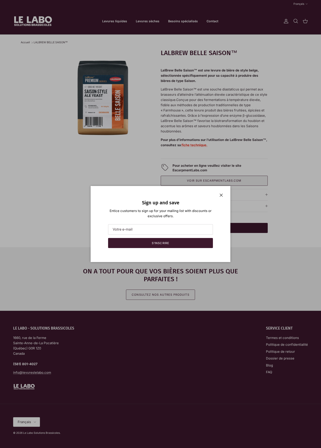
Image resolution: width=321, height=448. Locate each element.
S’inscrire (160, 243)
